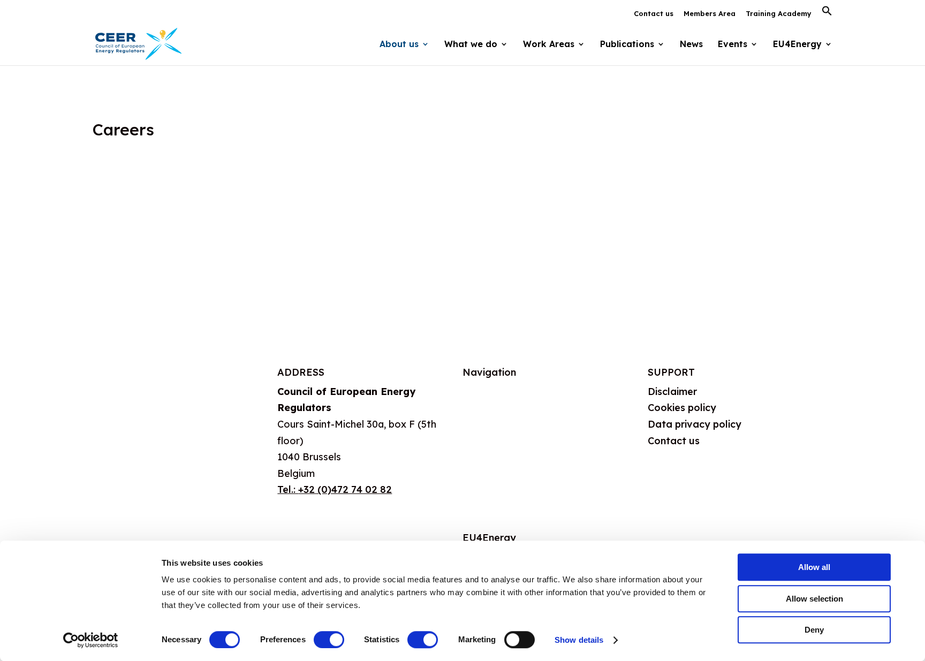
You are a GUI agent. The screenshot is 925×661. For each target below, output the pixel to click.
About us (483, 391)
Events (732, 44)
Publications (490, 470)
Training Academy (779, 14)
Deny (814, 629)
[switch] (329, 639)
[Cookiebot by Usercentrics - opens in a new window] (91, 640)
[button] (827, 13)
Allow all (814, 567)
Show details (579, 639)
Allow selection (814, 598)
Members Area (710, 14)
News (691, 44)
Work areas (489, 443)
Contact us (653, 14)
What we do (490, 417)
